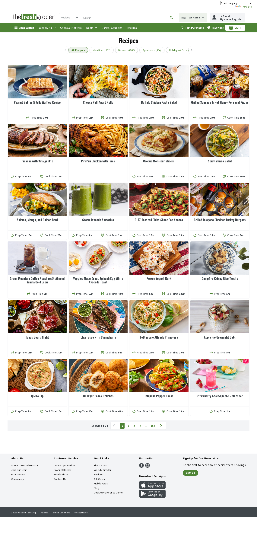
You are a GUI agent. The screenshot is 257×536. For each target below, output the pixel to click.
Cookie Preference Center (109, 492)
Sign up (190, 472)
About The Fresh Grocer (24, 465)
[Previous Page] (114, 426)
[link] (192, 27)
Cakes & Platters (71, 28)
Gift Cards (99, 479)
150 (153, 425)
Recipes (132, 28)
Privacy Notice (80, 512)
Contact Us (60, 479)
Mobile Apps (101, 483)
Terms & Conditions (61, 512)
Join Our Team (19, 470)
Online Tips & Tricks (65, 465)
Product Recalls (62, 470)
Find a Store (100, 465)
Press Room (18, 474)
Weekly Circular (102, 470)
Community (17, 479)
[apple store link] (152, 488)
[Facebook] (141, 466)
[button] (203, 16)
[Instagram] (147, 466)
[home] (35, 17)
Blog (96, 488)
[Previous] (66, 50)
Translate (247, 6)
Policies (44, 512)
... (146, 425)
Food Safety (61, 474)
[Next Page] (161, 426)
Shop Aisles (26, 28)
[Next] (191, 50)
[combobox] (69, 17)
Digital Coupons (112, 28)
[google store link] (152, 496)
